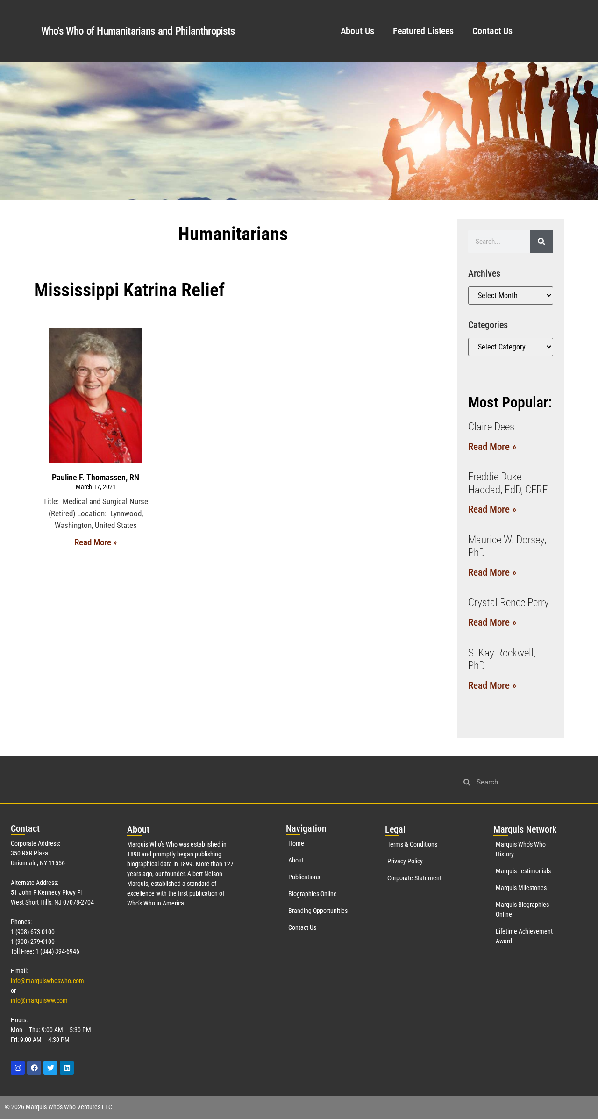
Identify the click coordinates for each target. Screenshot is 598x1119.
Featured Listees (423, 30)
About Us (357, 30)
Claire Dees (491, 427)
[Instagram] (18, 1068)
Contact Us (492, 30)
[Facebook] (34, 1068)
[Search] (541, 241)
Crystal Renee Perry (508, 602)
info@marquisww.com (39, 1000)
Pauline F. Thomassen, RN (95, 477)
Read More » (95, 542)
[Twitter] (50, 1068)
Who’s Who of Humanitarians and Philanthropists (138, 31)
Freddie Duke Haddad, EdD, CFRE (508, 483)
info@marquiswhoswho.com (47, 980)
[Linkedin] (67, 1068)
